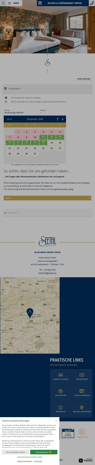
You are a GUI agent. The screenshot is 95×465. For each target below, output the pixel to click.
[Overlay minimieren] (56, 420)
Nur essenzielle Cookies (15, 452)
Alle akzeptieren (42, 452)
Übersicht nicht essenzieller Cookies (29, 457)
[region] (29, 435)
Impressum (38, 461)
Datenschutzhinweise (24, 461)
